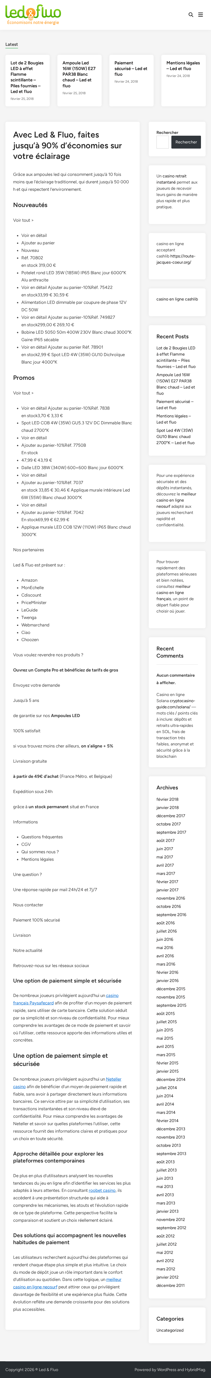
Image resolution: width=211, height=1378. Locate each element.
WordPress (166, 1369)
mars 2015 (165, 1054)
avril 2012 (165, 1260)
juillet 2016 (166, 931)
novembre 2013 (170, 1137)
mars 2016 (165, 964)
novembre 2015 (170, 997)
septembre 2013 (171, 1153)
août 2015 (165, 1013)
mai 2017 (164, 857)
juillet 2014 (166, 1087)
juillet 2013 (166, 1170)
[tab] (11, 43)
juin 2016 (164, 939)
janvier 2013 (167, 1211)
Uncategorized (169, 1330)
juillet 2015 (166, 1021)
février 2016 (167, 972)
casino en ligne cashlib (177, 299)
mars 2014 (165, 1112)
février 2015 (167, 1063)
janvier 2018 (167, 807)
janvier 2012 (167, 1277)
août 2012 (165, 1236)
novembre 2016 (170, 898)
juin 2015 (164, 1030)
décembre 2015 (170, 988)
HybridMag (195, 1369)
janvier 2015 (167, 1071)
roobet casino (102, 1190)
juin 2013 (164, 1178)
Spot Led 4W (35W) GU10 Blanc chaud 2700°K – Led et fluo (175, 436)
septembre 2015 (171, 1005)
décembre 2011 (170, 1285)
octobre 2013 (168, 1145)
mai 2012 (164, 1252)
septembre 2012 (171, 1227)
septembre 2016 (171, 914)
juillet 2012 (166, 1244)
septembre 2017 (171, 832)
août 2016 (165, 922)
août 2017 (165, 840)
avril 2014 (165, 1104)
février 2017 (167, 881)
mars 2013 (165, 1203)
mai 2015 (164, 1038)
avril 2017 (165, 865)
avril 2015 (165, 1046)
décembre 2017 (170, 815)
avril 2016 (165, 955)
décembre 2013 (170, 1128)
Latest (11, 44)
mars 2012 (165, 1269)
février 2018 (167, 799)
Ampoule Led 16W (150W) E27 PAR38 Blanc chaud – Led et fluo (79, 74)
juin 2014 (164, 1095)
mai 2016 (164, 947)
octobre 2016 (168, 906)
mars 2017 (165, 873)
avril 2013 (165, 1194)
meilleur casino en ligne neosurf (176, 500)
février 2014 (167, 1120)
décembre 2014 (171, 1079)
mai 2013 (164, 1186)
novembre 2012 (170, 1219)
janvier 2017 (167, 890)
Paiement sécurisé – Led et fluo (131, 68)
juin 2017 (164, 848)
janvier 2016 (167, 980)
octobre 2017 (168, 824)
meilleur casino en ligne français (173, 592)
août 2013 (165, 1161)
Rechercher (167, 132)
